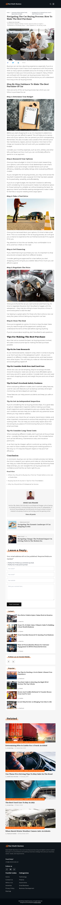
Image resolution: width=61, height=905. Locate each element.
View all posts (30, 514)
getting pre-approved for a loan (25, 258)
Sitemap (8, 891)
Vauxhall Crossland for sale (16, 177)
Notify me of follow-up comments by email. (21, 563)
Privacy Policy (9, 888)
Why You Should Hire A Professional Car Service (23, 484)
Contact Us (9, 880)
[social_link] (8, 661)
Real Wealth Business (27, 901)
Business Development (26, 888)
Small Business (24, 885)
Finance (21, 880)
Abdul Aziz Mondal (13, 22)
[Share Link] (7, 62)
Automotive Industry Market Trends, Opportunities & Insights (19, 13)
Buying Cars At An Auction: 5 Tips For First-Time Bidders (25, 481)
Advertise (8, 885)
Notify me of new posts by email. (18, 565)
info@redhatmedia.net (11, 862)
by (20, 621)
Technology (23, 877)
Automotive (23, 882)
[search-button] (50, 4)
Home (8, 12)
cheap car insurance (14, 144)
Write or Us (9, 882)
